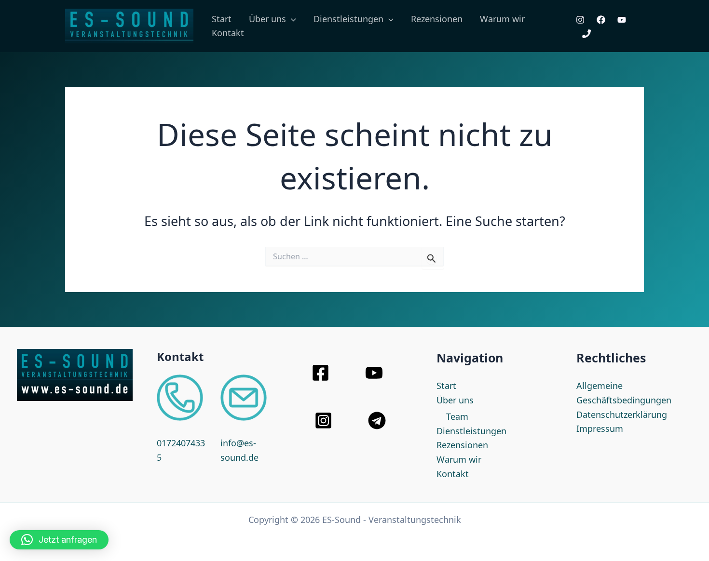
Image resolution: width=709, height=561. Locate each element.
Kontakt (228, 33)
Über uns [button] (267, 19)
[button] (291, 19)
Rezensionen (437, 19)
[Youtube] (621, 19)
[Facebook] (601, 19)
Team (457, 416)
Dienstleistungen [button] (348, 19)
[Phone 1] (586, 33)
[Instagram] (580, 19)
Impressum (599, 428)
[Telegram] (377, 420)
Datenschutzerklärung (621, 414)
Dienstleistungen (471, 431)
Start (222, 19)
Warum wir (502, 19)
